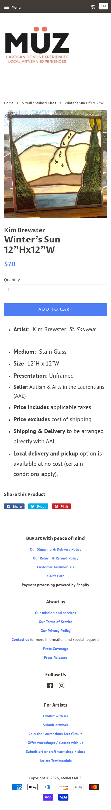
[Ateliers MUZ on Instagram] (61, 686)
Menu (16, 7)
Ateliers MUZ (71, 778)
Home (8, 103)
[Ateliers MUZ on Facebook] (50, 686)
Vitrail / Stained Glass (39, 103)
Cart (102, 7)
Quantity (12, 279)
